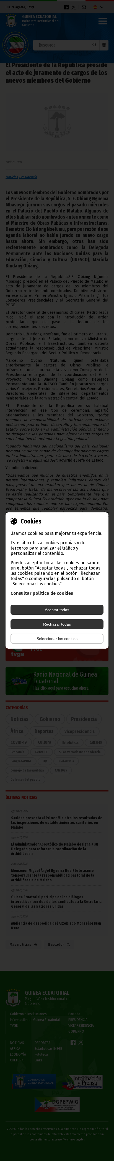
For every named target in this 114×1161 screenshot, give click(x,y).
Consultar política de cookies (42, 593)
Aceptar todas (57, 610)
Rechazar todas (57, 624)
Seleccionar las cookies (57, 638)
